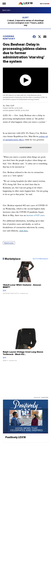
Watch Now (44, 3)
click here (23, 230)
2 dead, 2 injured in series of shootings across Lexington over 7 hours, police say (25, 22)
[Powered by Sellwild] (44, 397)
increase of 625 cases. (35, 215)
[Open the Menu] (4, 3)
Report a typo (9, 243)
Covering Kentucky (9, 37)
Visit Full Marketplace (40, 259)
